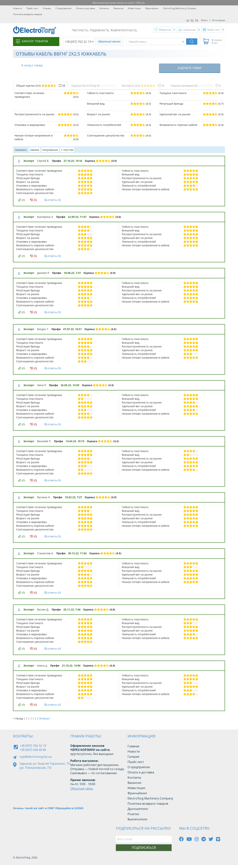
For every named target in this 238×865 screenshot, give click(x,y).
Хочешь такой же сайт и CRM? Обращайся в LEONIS (48, 808)
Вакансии (118, 8)
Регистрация (218, 20)
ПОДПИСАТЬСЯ (144, 847)
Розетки (133, 814)
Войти (204, 20)
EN (196, 20)
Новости (17, 8)
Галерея (133, 757)
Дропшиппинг (138, 809)
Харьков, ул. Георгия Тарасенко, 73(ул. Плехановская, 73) (45, 765)
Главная (133, 746)
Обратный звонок (109, 41)
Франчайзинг (152, 8)
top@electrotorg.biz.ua (36, 757)
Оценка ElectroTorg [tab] (85, 85)
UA (187, 20)
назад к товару (33, 65)
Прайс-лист (32, 8)
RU (192, 20)
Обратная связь (81, 788)
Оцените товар (190, 68)
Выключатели (137, 819)
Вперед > (45, 718)
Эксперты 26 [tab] (143, 85)
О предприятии (63, 8)
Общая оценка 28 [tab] (40, 85)
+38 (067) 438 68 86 (33, 750)
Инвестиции (134, 8)
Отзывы (47, 8)
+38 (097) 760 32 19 (78, 42)
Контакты (104, 8)
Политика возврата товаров (27, 14)
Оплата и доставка (85, 8)
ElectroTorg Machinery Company (179, 8)
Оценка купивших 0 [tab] (196, 85)
